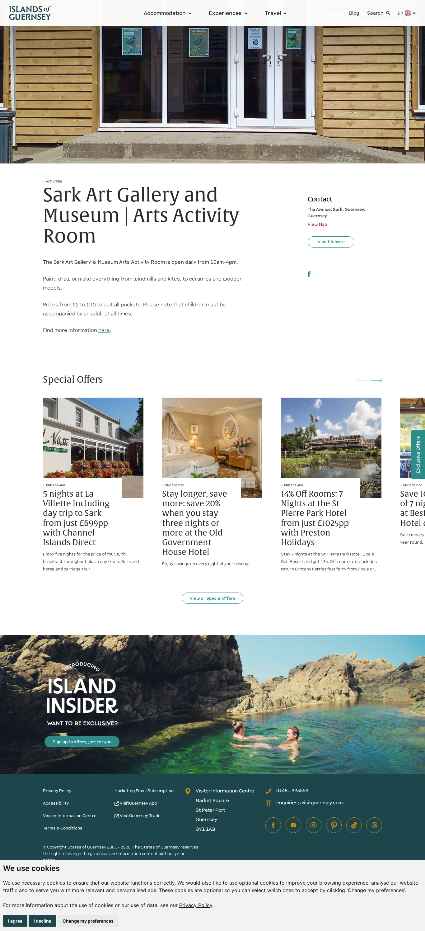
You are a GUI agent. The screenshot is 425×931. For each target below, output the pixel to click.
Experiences (225, 13)
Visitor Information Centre (69, 815)
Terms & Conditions (62, 828)
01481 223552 (292, 790)
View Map (317, 224)
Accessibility (56, 803)
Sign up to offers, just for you (82, 742)
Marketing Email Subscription (144, 790)
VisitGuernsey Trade (140, 815)
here (104, 330)
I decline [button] (42, 921)
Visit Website (331, 241)
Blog (354, 13)
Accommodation (165, 13)
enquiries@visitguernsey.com (309, 802)
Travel (273, 13)
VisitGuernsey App (138, 803)
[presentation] (362, 379)
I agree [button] (15, 921)
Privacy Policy (195, 905)
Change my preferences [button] (88, 921)
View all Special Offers (212, 598)
